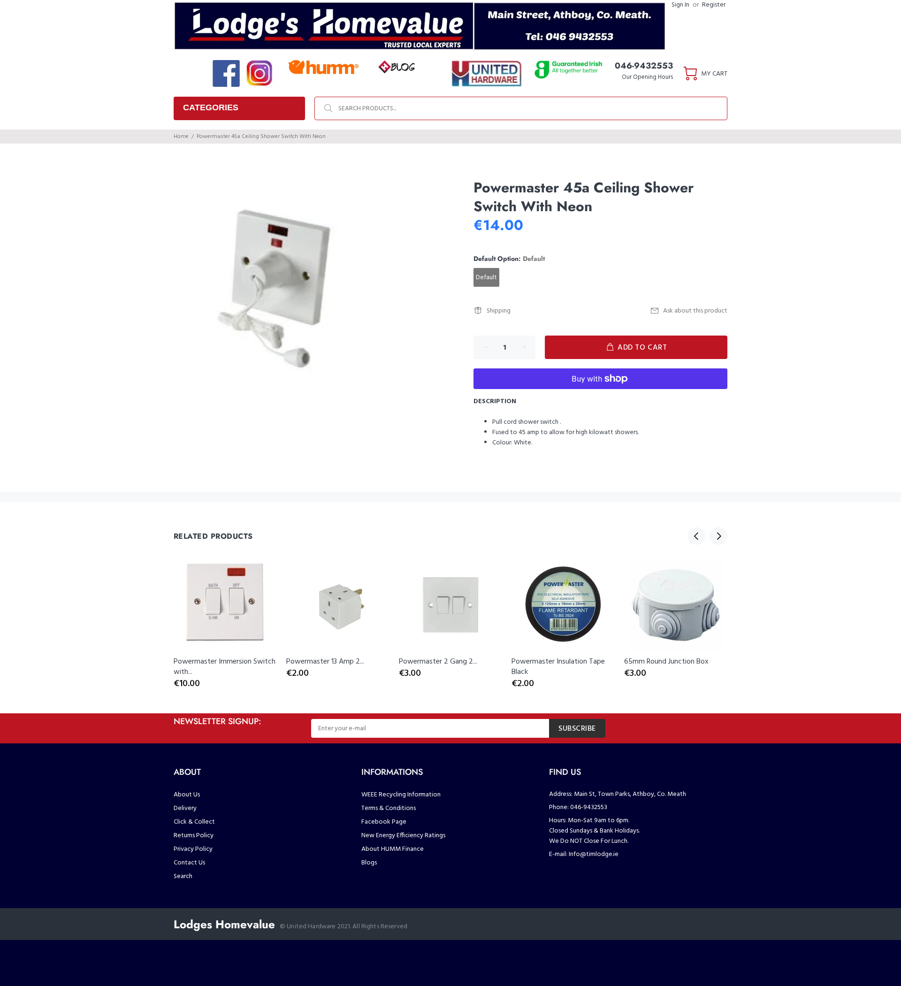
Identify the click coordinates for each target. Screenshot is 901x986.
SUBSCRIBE (577, 729)
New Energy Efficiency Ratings (403, 835)
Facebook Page (383, 822)
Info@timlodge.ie (593, 854)
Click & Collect (194, 822)
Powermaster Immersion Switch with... (224, 667)
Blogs (369, 862)
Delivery (185, 808)
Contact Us (189, 862)
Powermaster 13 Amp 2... (325, 662)
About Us (187, 794)
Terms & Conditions (388, 808)
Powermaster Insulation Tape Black (558, 667)
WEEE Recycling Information (401, 794)
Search (183, 876)
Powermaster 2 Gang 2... (438, 662)
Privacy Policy (193, 849)
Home (181, 136)
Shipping (499, 311)
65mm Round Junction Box (666, 662)
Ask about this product (695, 311)
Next (718, 536)
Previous (696, 536)
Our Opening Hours (647, 77)
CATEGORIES (210, 107)
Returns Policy (194, 835)
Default (486, 277)
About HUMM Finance (392, 849)
